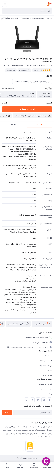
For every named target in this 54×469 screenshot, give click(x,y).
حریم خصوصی (46, 389)
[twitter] (38, 399)
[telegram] (32, 399)
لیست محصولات (45, 365)
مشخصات (39, 125)
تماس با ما (47, 375)
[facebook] (49, 399)
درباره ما (48, 370)
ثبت (7, 412)
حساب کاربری (46, 356)
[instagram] (43, 399)
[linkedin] (26, 399)
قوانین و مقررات (45, 384)
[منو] (4, 4)
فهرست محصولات (38, 18)
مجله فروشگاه (46, 360)
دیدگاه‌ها (14, 125)
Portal (19, 458)
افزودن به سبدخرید (27, 109)
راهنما (49, 393)
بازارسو (49, 18)
